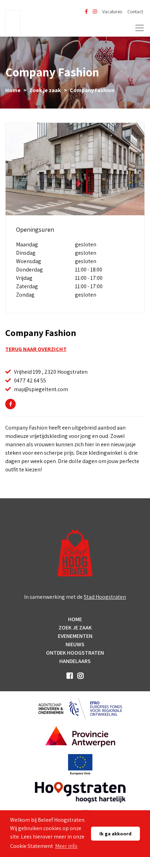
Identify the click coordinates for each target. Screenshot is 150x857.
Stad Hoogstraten (105, 597)
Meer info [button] (66, 846)
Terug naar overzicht (36, 349)
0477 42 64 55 (30, 380)
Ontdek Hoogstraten (75, 652)
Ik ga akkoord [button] (115, 833)
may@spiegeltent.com (41, 389)
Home (13, 90)
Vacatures (112, 11)
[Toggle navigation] (139, 28)
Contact (135, 11)
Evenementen (75, 636)
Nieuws (75, 644)
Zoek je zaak (45, 90)
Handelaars (75, 661)
